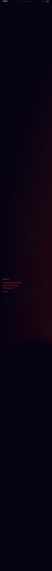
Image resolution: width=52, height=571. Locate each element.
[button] (22, 1)
